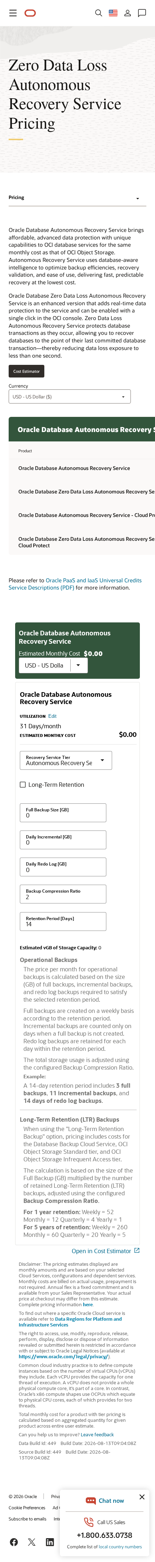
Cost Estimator (26, 371)
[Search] (98, 13)
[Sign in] (127, 13)
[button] (13, 13)
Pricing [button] (16, 197)
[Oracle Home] (30, 13)
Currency (18, 386)
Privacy (58, 1496)
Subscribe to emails (27, 1519)
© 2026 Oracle (23, 1496)
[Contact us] (142, 13)
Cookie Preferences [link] (27, 1507)
